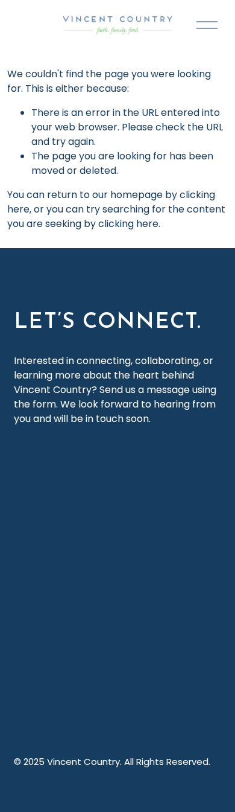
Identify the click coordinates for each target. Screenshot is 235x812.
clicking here (128, 224)
